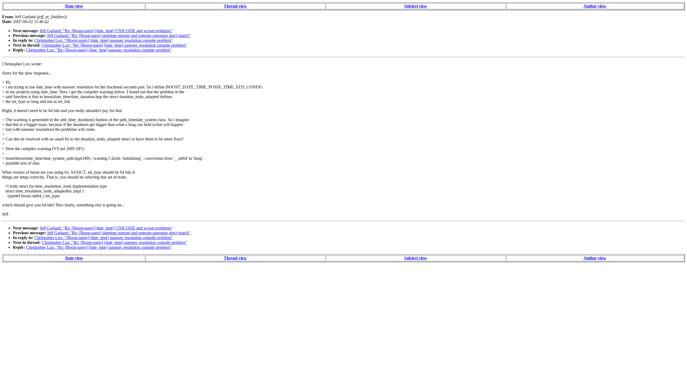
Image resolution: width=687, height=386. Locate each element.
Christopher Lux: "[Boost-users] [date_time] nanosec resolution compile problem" (103, 40)
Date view (74, 6)
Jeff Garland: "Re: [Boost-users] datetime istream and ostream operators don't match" (119, 35)
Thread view (235, 6)
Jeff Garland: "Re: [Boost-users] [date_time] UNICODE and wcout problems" (106, 30)
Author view (594, 6)
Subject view (415, 6)
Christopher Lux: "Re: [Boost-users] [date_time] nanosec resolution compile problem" (114, 45)
